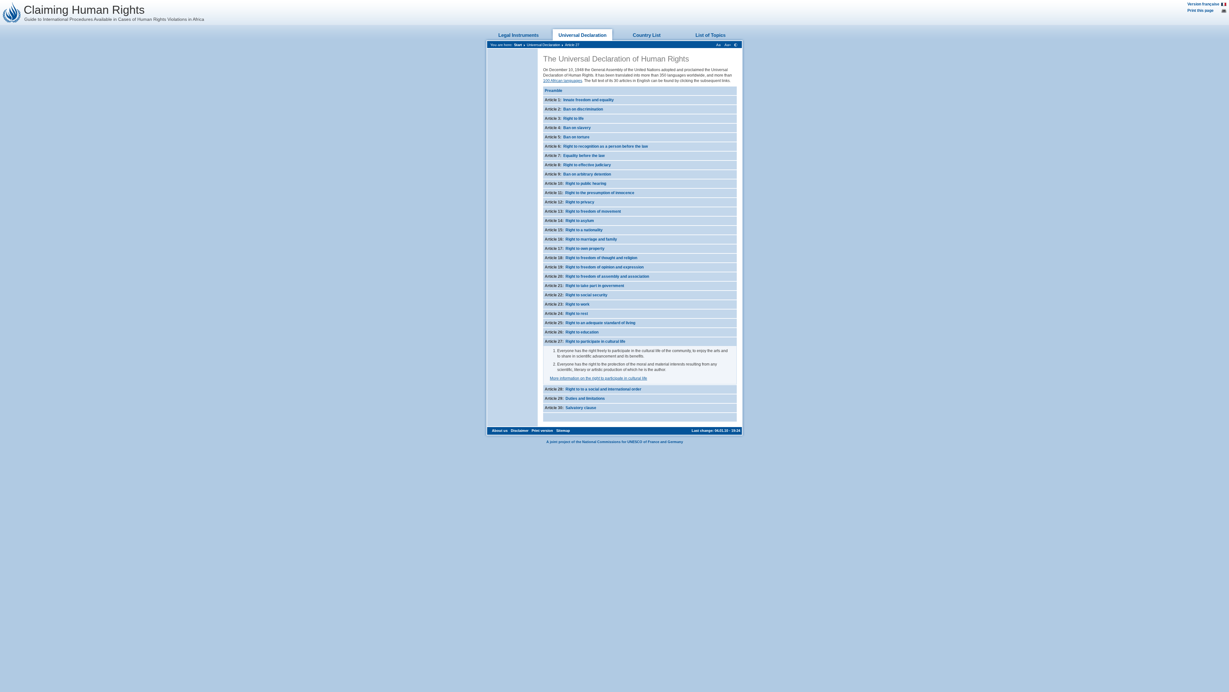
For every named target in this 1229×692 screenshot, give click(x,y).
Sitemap (563, 430)
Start (518, 45)
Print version (542, 430)
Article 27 (572, 45)
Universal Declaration (582, 35)
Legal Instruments (518, 35)
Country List (647, 35)
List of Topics (710, 35)
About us (500, 430)
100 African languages (562, 80)
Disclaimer (519, 430)
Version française (1203, 4)
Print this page (1200, 10)
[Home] (12, 12)
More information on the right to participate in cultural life (598, 378)
